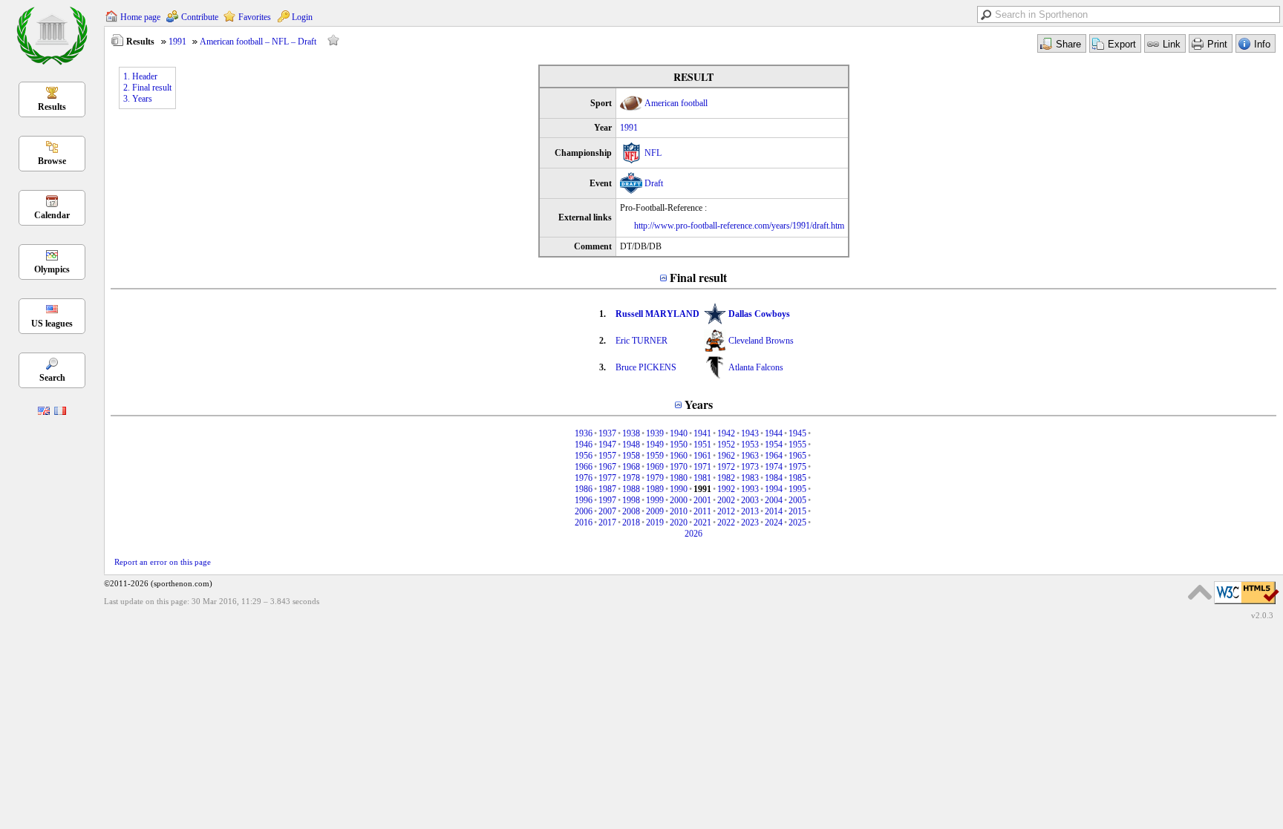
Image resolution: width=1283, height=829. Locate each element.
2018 (631, 522)
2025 (797, 522)
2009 (655, 511)
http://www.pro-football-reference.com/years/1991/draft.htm (739, 225)
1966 (583, 467)
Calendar (52, 215)
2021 (702, 522)
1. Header (140, 76)
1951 (702, 444)
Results (52, 107)
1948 (631, 444)
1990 (679, 489)
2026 (693, 533)
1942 (726, 433)
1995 (797, 489)
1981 (702, 478)
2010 (679, 511)
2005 (797, 500)
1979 (655, 478)
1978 (631, 478)
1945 (797, 433)
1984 (774, 478)
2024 (774, 522)
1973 (750, 467)
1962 (726, 455)
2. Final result (147, 87)
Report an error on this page (162, 561)
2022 (726, 522)
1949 (655, 444)
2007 (607, 511)
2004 (774, 500)
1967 (607, 467)
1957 (607, 455)
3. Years (137, 99)
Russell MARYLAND (657, 314)
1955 (797, 444)
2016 (583, 522)
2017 (607, 522)
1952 (726, 444)
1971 (702, 467)
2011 (702, 511)
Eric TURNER (641, 340)
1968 (631, 467)
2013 (750, 511)
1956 (583, 455)
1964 (774, 455)
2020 (679, 522)
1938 (631, 433)
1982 (726, 478)
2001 (702, 500)
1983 (750, 478)
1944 (774, 433)
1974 (774, 467)
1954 (774, 444)
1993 (750, 489)
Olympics (52, 269)
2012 (726, 511)
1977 (607, 478)
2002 (726, 500)
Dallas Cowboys (759, 314)
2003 (750, 500)
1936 (583, 433)
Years (699, 404)
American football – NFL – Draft (258, 41)
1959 (655, 455)
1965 (797, 455)
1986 (583, 489)
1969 (655, 467)
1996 (583, 500)
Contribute (199, 17)
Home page (140, 17)
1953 (750, 444)
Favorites (254, 17)
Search (52, 378)
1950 (679, 444)
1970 (679, 467)
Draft (653, 183)
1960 (679, 455)
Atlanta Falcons (755, 367)
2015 (797, 511)
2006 (583, 511)
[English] (44, 412)
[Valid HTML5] (1246, 604)
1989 (655, 489)
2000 (679, 500)
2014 (774, 511)
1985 (797, 478)
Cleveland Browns (761, 340)
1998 (631, 500)
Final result (698, 277)
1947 (607, 444)
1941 (702, 433)
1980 (679, 478)
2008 (631, 511)
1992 (726, 489)
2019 (655, 522)
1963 (750, 455)
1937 (607, 433)
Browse (52, 161)
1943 (750, 433)
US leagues (52, 323)
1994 (774, 489)
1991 (177, 41)
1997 (607, 500)
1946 (583, 444)
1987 (607, 489)
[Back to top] (1200, 592)
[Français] (60, 412)
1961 (702, 455)
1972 (726, 467)
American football (676, 103)
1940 (679, 433)
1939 (655, 433)
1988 (631, 489)
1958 (631, 455)
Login (302, 17)
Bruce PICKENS (646, 367)
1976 (583, 478)
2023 (750, 522)
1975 (797, 467)
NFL (653, 153)
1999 (655, 500)
